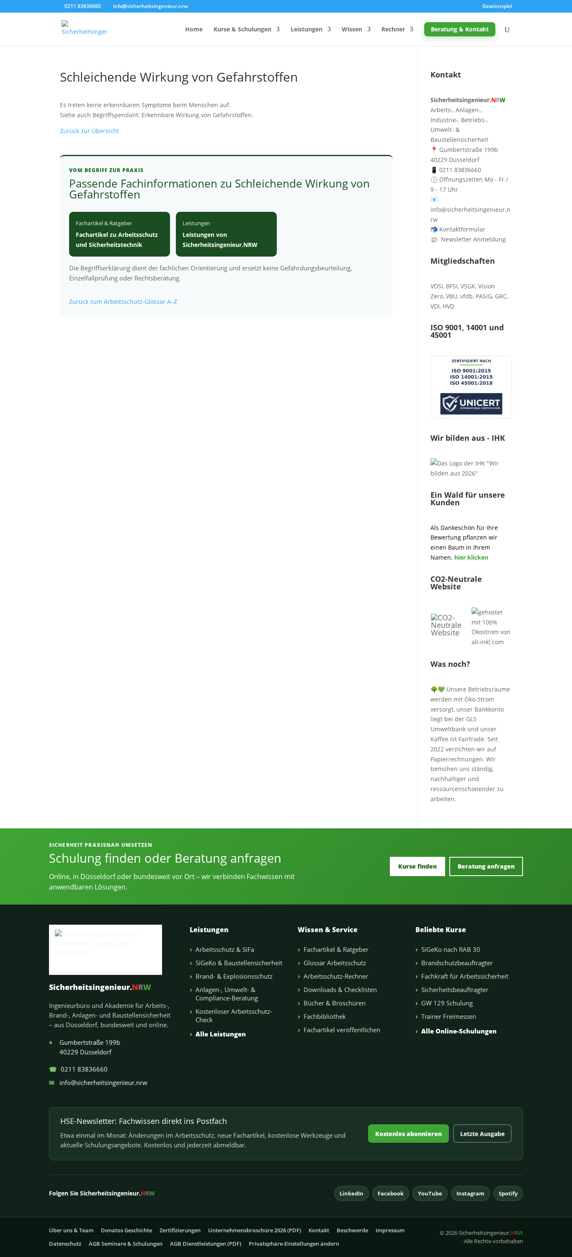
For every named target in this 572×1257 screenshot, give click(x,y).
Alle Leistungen (221, 1034)
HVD (448, 306)
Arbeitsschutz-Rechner (336, 976)
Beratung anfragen (486, 866)
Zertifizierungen (180, 1230)
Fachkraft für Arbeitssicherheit (464, 976)
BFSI (452, 286)
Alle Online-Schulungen (459, 1031)
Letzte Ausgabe (482, 1134)
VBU (451, 296)
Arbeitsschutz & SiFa (225, 949)
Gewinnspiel (497, 7)
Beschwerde (352, 1230)
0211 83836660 (78, 1069)
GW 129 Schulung (447, 1003)
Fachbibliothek (325, 1016)
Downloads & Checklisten (340, 989)
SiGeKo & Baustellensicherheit (239, 963)
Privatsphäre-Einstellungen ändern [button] (294, 1243)
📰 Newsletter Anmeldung (468, 239)
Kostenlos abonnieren (408, 1134)
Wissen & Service (328, 929)
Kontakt (319, 1230)
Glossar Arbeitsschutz (335, 963)
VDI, (435, 306)
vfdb (466, 296)
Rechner (393, 29)
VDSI (436, 286)
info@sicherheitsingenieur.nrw (98, 1082)
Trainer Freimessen (448, 1016)
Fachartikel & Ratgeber (336, 949)
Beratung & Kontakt (460, 29)
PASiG (484, 296)
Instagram (470, 1193)
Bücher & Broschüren (335, 1003)
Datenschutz (65, 1243)
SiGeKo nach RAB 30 (450, 949)
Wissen (352, 29)
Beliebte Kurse (440, 929)
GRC (501, 296)
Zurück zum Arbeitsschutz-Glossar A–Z (123, 302)
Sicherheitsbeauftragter (454, 989)
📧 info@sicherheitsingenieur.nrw (470, 209)
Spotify (508, 1193)
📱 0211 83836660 (455, 170)
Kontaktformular (457, 229)
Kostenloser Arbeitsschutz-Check (234, 1015)
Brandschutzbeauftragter (457, 963)
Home (194, 29)
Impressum (390, 1230)
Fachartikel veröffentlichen (342, 1030)
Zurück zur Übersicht (89, 131)
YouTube (430, 1193)
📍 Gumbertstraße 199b (464, 150)
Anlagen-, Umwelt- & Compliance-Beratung (227, 993)
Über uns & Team (71, 1230)
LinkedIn (351, 1193)
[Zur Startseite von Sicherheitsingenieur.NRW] (112, 950)
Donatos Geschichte (126, 1230)
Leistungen (306, 29)
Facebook (391, 1193)
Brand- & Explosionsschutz (234, 976)
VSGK (468, 286)
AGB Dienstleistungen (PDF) (205, 1243)
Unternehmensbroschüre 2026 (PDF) (254, 1230)
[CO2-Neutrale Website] (451, 632)
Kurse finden (417, 866)
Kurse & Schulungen (242, 29)
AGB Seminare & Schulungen (125, 1243)
